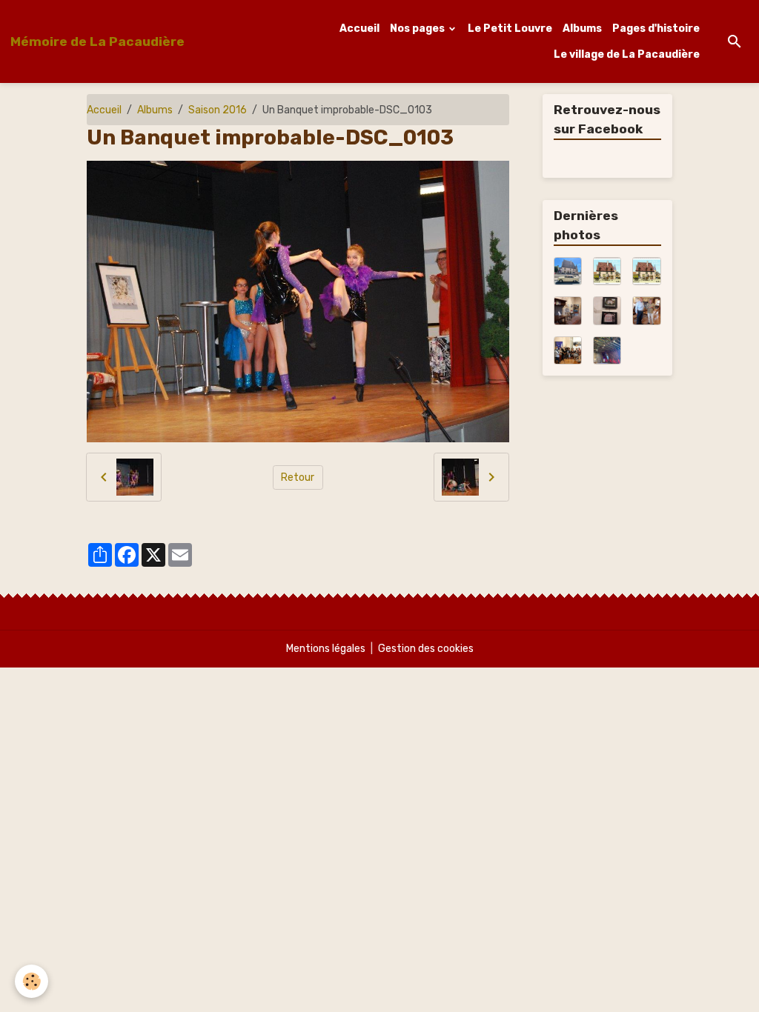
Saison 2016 (217, 110)
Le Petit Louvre (510, 28)
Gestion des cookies (426, 648)
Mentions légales (325, 648)
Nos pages (418, 28)
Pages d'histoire (656, 28)
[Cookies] (31, 981)
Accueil (359, 28)
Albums (582, 28)
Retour (297, 477)
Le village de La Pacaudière (627, 54)
